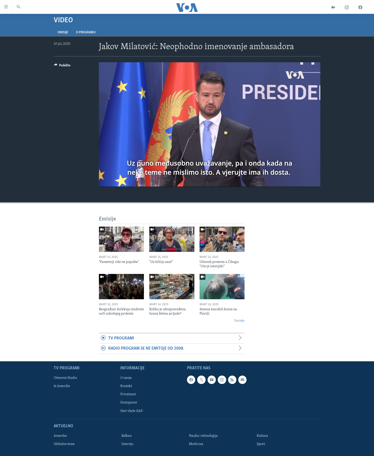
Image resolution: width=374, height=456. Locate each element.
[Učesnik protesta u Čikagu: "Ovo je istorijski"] (222, 239)
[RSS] (232, 380)
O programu (86, 32)
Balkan (126, 436)
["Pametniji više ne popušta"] (121, 239)
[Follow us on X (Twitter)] (201, 380)
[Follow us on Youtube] (212, 380)
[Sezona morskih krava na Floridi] (222, 286)
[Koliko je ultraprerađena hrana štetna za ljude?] (171, 286)
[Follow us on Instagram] (222, 380)
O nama (126, 378)
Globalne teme (64, 444)
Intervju (127, 444)
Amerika (60, 436)
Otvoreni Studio (65, 378)
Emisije (63, 32)
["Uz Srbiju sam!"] (171, 239)
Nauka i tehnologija (203, 436)
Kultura (262, 436)
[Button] (62, 66)
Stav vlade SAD (131, 411)
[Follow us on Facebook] (191, 380)
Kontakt (126, 386)
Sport (261, 444)
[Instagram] (347, 7)
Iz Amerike (62, 386)
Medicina (196, 444)
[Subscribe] (242, 380)
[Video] (333, 7)
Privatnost (128, 394)
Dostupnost (128, 402)
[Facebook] (360, 7)
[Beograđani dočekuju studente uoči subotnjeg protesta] (121, 286)
